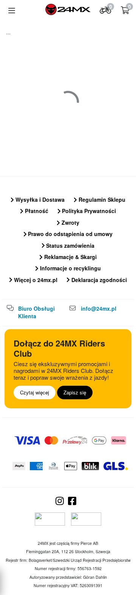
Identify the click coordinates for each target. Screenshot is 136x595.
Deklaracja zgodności (98, 280)
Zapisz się (74, 392)
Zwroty (69, 222)
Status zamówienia (69, 245)
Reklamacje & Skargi (70, 257)
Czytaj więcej (34, 392)
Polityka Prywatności (88, 211)
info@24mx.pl (98, 308)
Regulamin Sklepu (101, 199)
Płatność (35, 211)
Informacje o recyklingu (70, 268)
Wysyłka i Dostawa (39, 199)
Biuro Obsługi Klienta (36, 312)
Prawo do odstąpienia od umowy (69, 234)
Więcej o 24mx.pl (34, 280)
